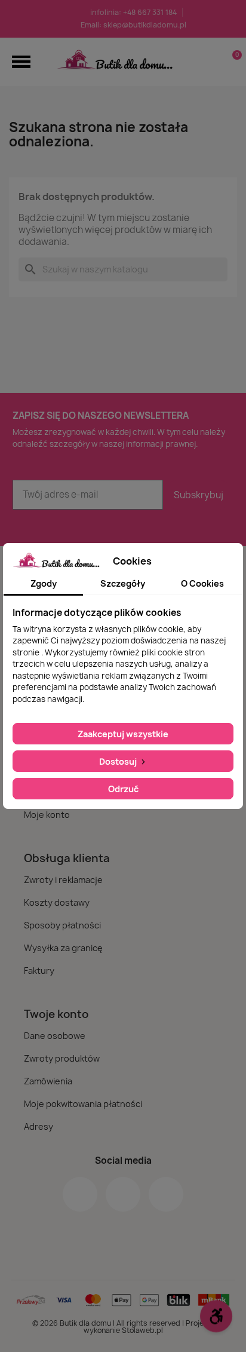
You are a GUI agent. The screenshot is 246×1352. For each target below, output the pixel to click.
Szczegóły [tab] (122, 583)
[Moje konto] (211, 61)
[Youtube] (166, 1194)
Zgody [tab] (43, 583)
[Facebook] (80, 1194)
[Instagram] (123, 1194)
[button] (21, 62)
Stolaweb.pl (142, 1330)
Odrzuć (123, 789)
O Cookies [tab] (202, 583)
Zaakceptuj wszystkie (123, 734)
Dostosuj (119, 761)
